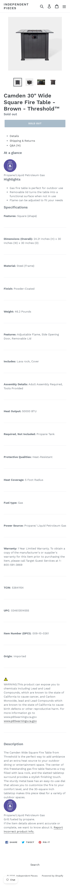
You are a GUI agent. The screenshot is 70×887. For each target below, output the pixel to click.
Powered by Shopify (52, 875)
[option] (18, 82)
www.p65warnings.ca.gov (20, 721)
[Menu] (64, 6)
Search (35, 864)
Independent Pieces (16, 6)
